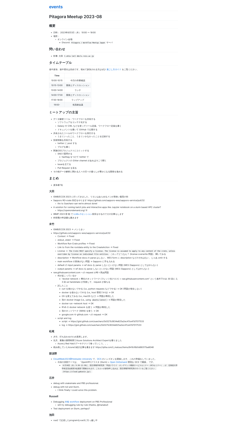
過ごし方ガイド (114, 69)
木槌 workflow (72, 401)
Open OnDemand (118, 362)
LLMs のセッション (83, 214)
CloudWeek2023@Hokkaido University (72, 359)
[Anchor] (57, 25)
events (56, 6)
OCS (99, 359)
